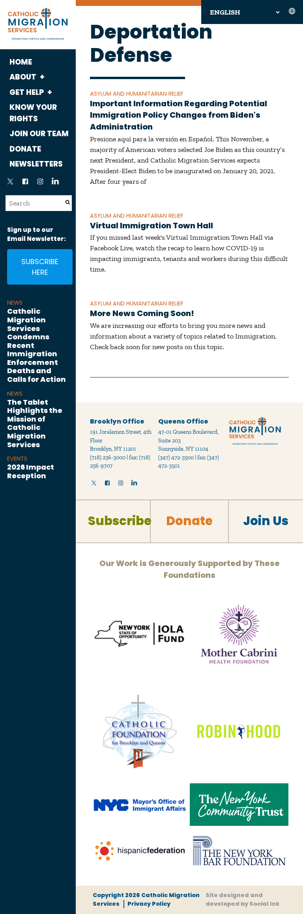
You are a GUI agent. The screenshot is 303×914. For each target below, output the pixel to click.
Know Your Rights (33, 113)
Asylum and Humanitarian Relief (136, 94)
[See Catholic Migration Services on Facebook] (25, 183)
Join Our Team (39, 133)
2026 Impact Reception (30, 471)
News (14, 303)
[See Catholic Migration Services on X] (10, 183)
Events (17, 459)
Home (20, 62)
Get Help (26, 92)
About (22, 77)
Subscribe (120, 521)
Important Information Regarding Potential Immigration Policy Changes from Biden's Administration (178, 115)
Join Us (265, 521)
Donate (25, 149)
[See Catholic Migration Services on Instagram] (40, 183)
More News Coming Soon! (142, 313)
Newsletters (36, 164)
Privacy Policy (148, 904)
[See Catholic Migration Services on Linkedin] (55, 183)
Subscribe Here (39, 267)
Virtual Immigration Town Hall (151, 225)
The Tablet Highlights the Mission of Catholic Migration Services (34, 423)
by (243, 899)
